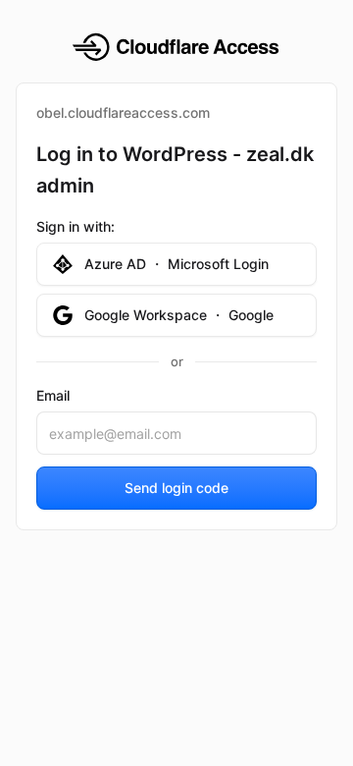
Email (53, 395)
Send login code (176, 487)
